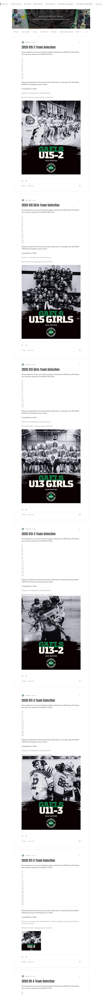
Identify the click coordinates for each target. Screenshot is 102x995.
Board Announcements (66, 32)
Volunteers (54, 32)
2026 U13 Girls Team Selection (40, 369)
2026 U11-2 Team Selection (38, 860)
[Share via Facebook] (22, 181)
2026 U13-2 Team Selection (39, 533)
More (77, 32)
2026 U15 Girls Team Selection (40, 205)
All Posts (16, 32)
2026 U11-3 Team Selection (38, 700)
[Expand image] (31, 940)
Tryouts (35, 32)
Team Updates (26, 32)
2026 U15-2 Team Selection (39, 47)
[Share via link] (26, 181)
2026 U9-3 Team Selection (38, 981)
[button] (86, 32)
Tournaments (44, 32)
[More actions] (80, 42)
